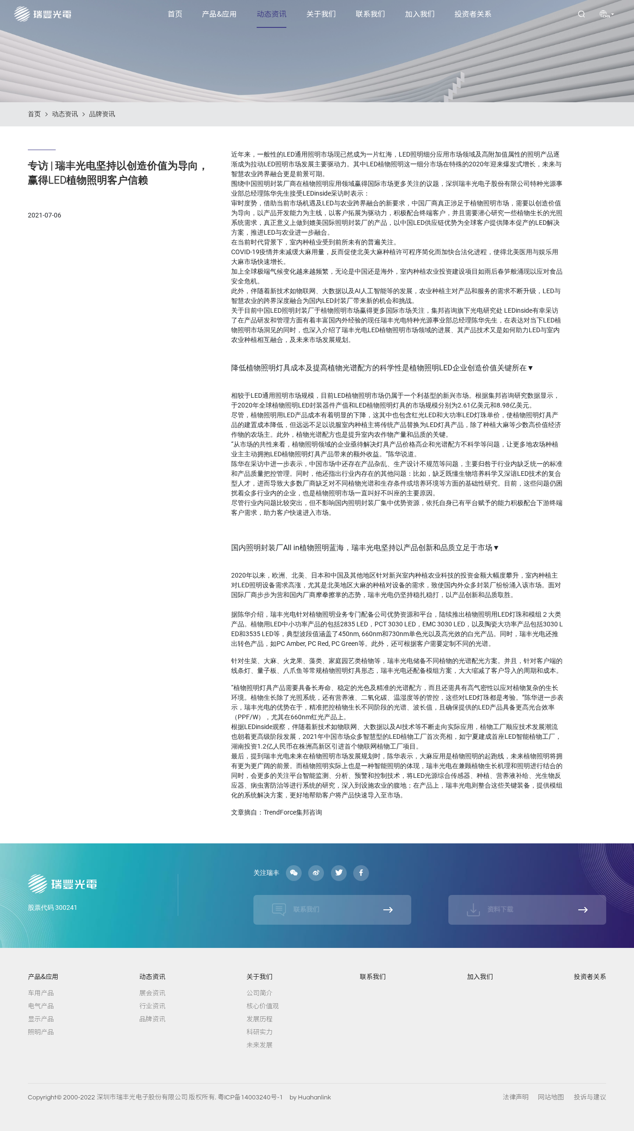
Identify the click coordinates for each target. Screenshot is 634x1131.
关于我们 (321, 14)
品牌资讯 (102, 114)
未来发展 (259, 1045)
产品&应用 (219, 14)
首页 (175, 14)
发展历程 (259, 1019)
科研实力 (259, 1032)
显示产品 (41, 1019)
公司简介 (259, 993)
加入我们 (420, 14)
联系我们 (370, 14)
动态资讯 (271, 14)
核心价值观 (262, 1006)
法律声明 (516, 1097)
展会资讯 (152, 993)
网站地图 (551, 1097)
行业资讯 (152, 1006)
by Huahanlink (310, 1097)
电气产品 (41, 1006)
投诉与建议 (590, 1097)
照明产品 (41, 1032)
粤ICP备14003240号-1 (250, 1097)
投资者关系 (473, 14)
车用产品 (41, 993)
